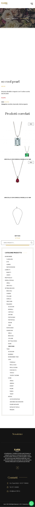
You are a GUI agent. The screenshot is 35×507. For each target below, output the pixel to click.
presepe (12, 409)
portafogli (11, 320)
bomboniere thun (13, 357)
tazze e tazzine (14, 375)
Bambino (10, 354)
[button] (31, 503)
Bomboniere (8, 256)
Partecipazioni (11, 267)
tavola (12, 372)
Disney (12, 386)
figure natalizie (14, 404)
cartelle (10, 312)
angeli (11, 380)
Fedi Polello (8, 277)
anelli (8, 283)
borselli (10, 309)
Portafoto (13, 370)
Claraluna (10, 259)
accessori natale (15, 399)
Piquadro (9, 304)
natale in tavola (14, 407)
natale (10, 396)
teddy (11, 394)
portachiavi (11, 317)
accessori (11, 306)
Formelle (12, 362)
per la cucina (13, 367)
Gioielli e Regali (9, 280)
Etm (8, 261)
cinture (10, 314)
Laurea (9, 264)
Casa (9, 359)
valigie (10, 322)
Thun (8, 349)
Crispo (8, 275)
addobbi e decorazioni (16, 401)
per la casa (13, 364)
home (9, 343)
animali (12, 383)
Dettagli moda (12, 341)
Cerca (32, 243)
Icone (9, 378)
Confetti (7, 269)
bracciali (9, 291)
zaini (9, 325)
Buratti (9, 272)
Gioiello (9, 298)
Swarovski (15, 104)
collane (9, 296)
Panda (11, 391)
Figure (11, 388)
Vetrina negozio (23, 104)
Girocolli (9, 285)
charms (9, 293)
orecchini (9, 104)
